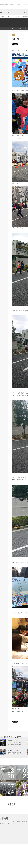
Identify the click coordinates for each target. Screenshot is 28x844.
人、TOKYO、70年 (13, 12)
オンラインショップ (4, 823)
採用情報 (11, 804)
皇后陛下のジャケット (14, 741)
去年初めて (15, 90)
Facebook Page (13, 823)
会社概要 (18, 821)
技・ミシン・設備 (16, 28)
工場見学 (25, 28)
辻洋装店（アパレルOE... (15, 750)
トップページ (3, 821)
